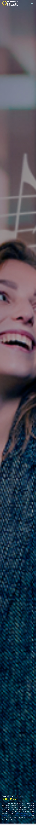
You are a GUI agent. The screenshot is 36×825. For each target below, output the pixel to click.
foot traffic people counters (21, 815)
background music (21, 813)
